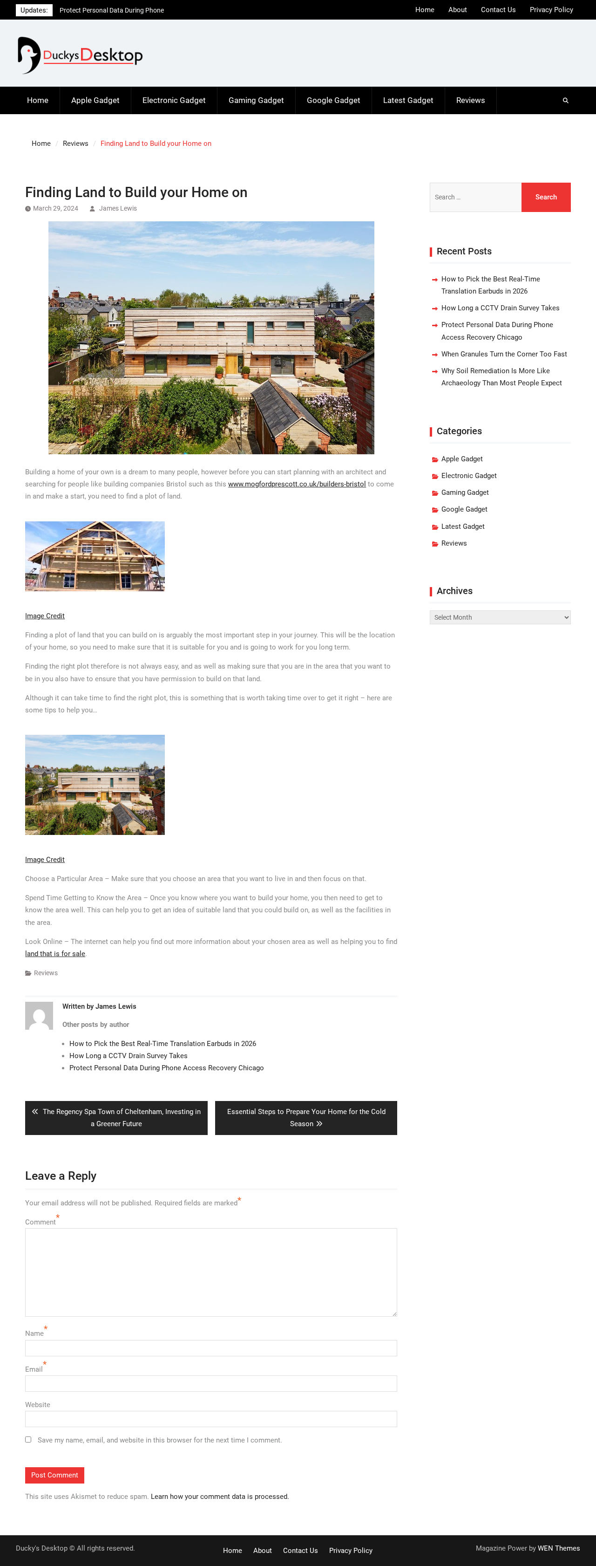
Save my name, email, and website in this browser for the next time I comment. (160, 1440)
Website (37, 1405)
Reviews (470, 100)
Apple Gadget (95, 100)
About (457, 10)
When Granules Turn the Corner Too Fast (118, 10)
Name (34, 1333)
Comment (40, 1222)
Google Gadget (333, 100)
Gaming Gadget (256, 100)
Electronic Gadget (174, 100)
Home (424, 10)
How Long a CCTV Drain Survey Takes (128, 1056)
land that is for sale (55, 954)
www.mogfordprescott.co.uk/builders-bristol (297, 484)
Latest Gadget (408, 100)
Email (34, 1369)
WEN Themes (559, 1548)
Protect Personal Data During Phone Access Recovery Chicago (166, 1068)
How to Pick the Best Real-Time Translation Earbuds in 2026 (162, 1043)
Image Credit (45, 616)
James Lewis (118, 208)
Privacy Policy (551, 10)
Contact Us (498, 10)
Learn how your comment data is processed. (220, 1496)
